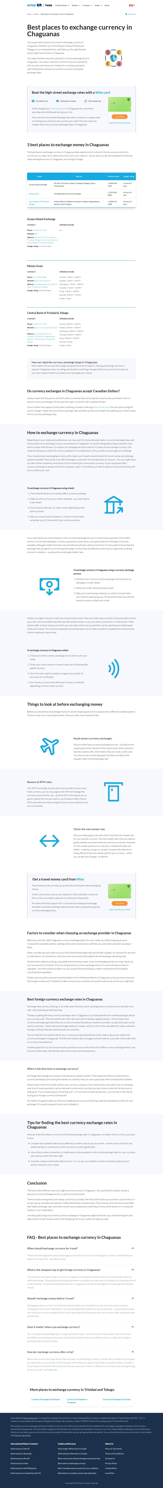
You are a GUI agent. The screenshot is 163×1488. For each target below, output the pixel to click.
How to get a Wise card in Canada (72, 1448)
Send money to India (19, 1463)
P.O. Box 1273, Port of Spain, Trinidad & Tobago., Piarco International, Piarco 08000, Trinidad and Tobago (42, 240)
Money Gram (34, 194)
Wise (80, 879)
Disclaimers (132, 14)
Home (29, 14)
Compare (86, 5)
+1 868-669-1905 (39, 230)
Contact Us (110, 1458)
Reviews (75, 5)
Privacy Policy (111, 1463)
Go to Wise (119, 116)
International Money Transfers (24, 1444)
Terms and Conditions (114, 1453)
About (107, 5)
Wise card (102, 92)
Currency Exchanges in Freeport (46, 1399)
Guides (97, 5)
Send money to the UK (20, 1458)
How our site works (113, 1448)
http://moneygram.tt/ (43, 281)
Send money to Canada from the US (26, 1473)
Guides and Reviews (67, 1444)
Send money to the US (20, 1448)
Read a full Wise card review (119, 123)
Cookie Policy (111, 1468)
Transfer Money (61, 5)
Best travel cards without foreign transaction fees (79, 1458)
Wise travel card (58, 108)
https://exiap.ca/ (30, 1418)
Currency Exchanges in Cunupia (117, 1399)
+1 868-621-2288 (39, 324)
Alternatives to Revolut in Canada (72, 1453)
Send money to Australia (21, 1453)
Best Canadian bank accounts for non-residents (78, 1468)
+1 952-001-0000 (39, 277)
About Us (109, 1444)
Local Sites (109, 1473)
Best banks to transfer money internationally (77, 1473)
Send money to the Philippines (24, 1468)
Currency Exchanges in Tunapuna (77, 1401)
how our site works (23, 1435)
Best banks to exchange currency (72, 1463)
